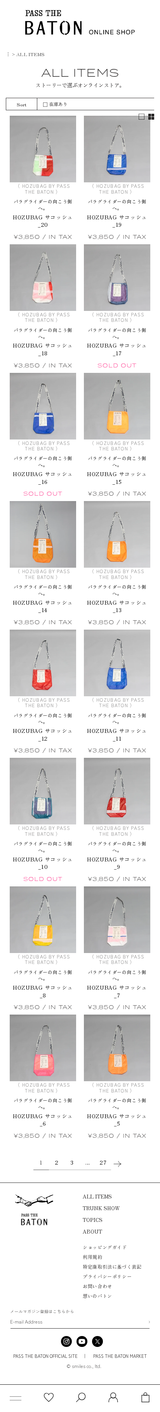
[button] (15, 1398)
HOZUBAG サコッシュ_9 (117, 863)
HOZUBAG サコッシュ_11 (117, 734)
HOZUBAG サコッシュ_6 (43, 1120)
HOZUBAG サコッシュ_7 (117, 991)
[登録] (149, 1322)
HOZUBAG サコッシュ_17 (117, 349)
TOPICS (93, 1219)
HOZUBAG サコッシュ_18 (43, 349)
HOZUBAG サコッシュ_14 (43, 606)
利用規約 (92, 1256)
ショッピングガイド (105, 1247)
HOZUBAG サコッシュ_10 (43, 863)
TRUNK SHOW (101, 1208)
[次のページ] (119, 1164)
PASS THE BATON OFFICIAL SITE (45, 1356)
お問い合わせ (97, 1286)
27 (103, 1162)
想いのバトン (97, 1295)
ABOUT (92, 1231)
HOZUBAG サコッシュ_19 (117, 221)
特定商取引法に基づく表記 (112, 1266)
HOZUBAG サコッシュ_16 (43, 477)
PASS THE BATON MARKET (119, 1356)
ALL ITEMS (97, 1196)
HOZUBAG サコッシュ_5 (117, 1120)
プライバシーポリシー (107, 1276)
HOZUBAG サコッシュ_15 (117, 477)
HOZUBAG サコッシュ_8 (43, 991)
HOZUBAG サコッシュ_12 (43, 734)
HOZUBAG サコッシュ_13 (117, 606)
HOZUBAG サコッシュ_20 (43, 221)
